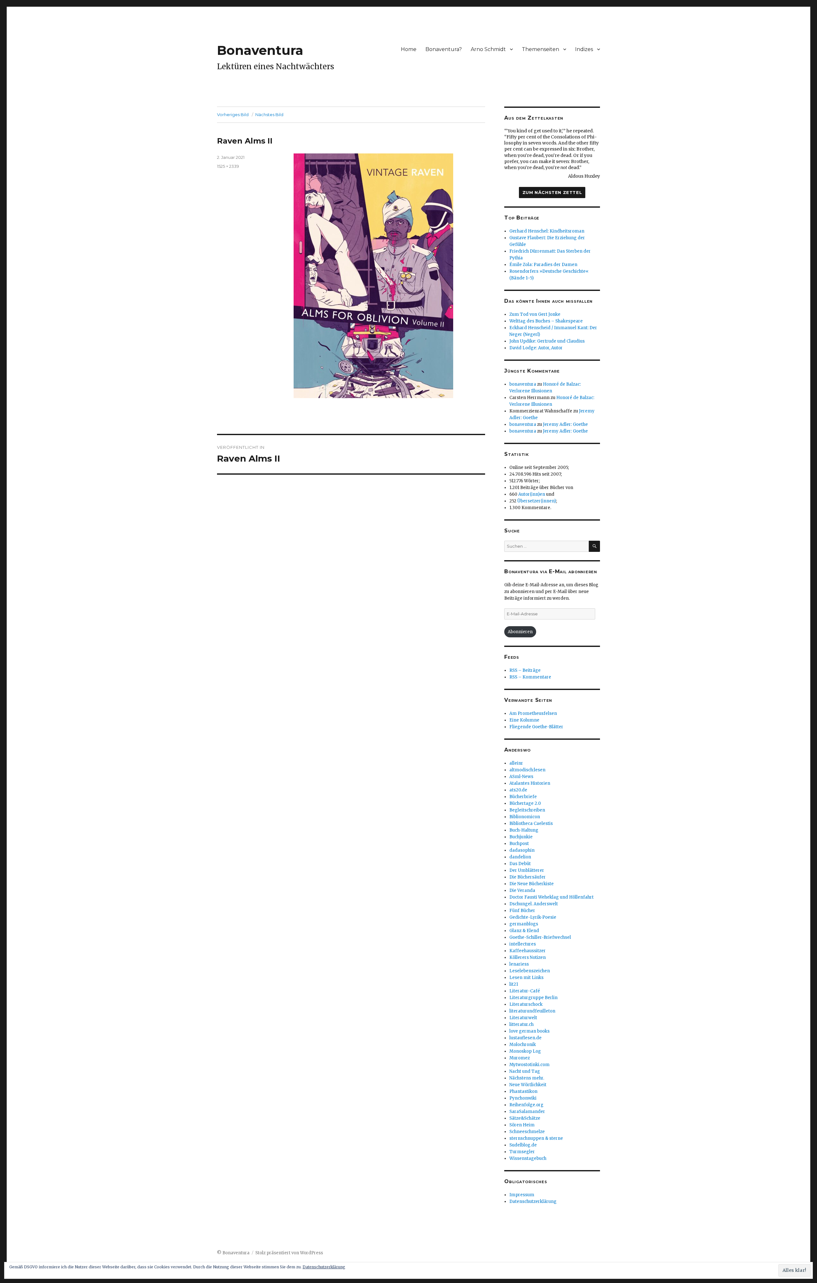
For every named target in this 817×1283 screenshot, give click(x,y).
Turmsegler (522, 1151)
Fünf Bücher (522, 910)
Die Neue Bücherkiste (531, 883)
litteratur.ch (521, 1024)
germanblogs (523, 924)
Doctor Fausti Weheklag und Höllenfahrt (551, 897)
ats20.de (518, 790)
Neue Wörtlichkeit (527, 1084)
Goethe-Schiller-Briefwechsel (540, 937)
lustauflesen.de (525, 1038)
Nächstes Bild (269, 114)
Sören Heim (522, 1125)
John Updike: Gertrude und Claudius (547, 341)
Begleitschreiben (527, 810)
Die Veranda (522, 890)
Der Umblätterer (526, 870)
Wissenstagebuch (527, 1158)
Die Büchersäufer (527, 877)
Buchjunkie (521, 837)
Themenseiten (540, 49)
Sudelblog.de (523, 1145)
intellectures (522, 944)
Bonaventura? (443, 49)
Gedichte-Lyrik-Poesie (532, 917)
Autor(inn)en (531, 494)
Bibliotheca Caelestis (531, 823)
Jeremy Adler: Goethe (565, 424)
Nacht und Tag (524, 1071)
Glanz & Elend (524, 930)
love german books (529, 1031)
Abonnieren (520, 631)
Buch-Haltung (523, 830)
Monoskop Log (525, 1051)
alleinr (516, 763)
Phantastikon (523, 1091)
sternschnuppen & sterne (536, 1138)
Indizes (584, 49)
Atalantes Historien (529, 783)
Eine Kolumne (524, 720)
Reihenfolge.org (526, 1105)
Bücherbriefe (523, 796)
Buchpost (519, 843)
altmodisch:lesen (527, 770)
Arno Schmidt (488, 49)
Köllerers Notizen (527, 957)
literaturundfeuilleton (532, 1011)
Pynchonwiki (522, 1098)
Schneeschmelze (527, 1131)
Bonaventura (260, 50)
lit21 (513, 984)
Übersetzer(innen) (536, 501)
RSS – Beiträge (525, 670)
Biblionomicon (524, 816)
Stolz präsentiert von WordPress (289, 1253)
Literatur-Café (524, 991)
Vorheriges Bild (233, 114)
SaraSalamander (527, 1111)
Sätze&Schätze (524, 1118)
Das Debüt (520, 863)
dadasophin (522, 850)
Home (408, 49)
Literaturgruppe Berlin (533, 997)
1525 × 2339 (228, 166)
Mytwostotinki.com (529, 1064)
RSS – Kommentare (530, 677)
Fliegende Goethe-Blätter (536, 727)
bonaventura (522, 384)
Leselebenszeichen (529, 971)
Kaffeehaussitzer (527, 950)
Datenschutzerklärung (533, 1201)
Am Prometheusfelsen (533, 713)
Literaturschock (526, 1004)
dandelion (520, 857)
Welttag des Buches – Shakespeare (546, 321)
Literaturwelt (523, 1017)
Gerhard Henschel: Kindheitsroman (546, 231)
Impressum (521, 1195)
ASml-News (521, 776)
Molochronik (522, 1044)
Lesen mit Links (526, 977)
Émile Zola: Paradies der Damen (543, 264)
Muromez (519, 1058)
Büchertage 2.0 (525, 803)
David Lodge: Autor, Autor (536, 348)
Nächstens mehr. (526, 1078)
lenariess (519, 964)
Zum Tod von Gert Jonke (534, 314)
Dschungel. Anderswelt (533, 904)
